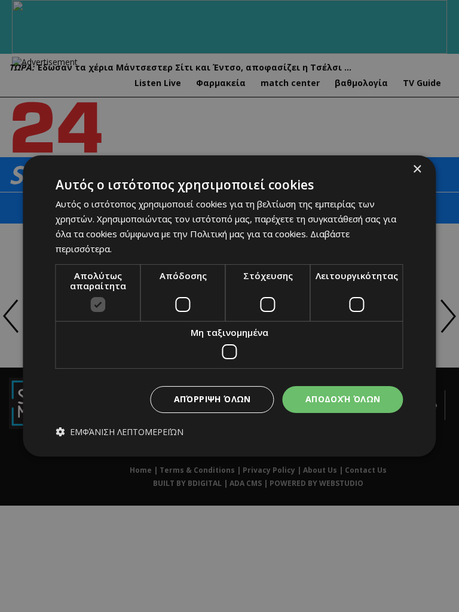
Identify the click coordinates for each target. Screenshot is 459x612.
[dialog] (229, 306)
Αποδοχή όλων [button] (343, 399)
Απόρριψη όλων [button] (212, 399)
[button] (119, 432)
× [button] (416, 169)
